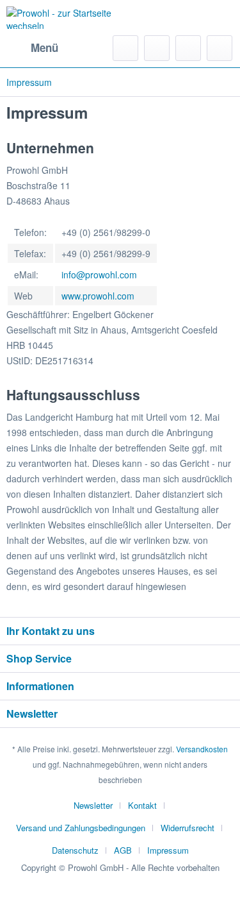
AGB (123, 850)
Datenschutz (75, 850)
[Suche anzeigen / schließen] (125, 48)
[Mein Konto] (188, 48)
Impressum (168, 850)
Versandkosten (202, 748)
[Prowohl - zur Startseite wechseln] (63, 17)
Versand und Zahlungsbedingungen (80, 828)
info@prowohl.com (99, 274)
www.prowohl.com (97, 295)
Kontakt (142, 805)
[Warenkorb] (219, 48)
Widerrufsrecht (187, 828)
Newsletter (93, 805)
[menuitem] (32, 48)
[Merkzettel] (157, 48)
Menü (44, 47)
